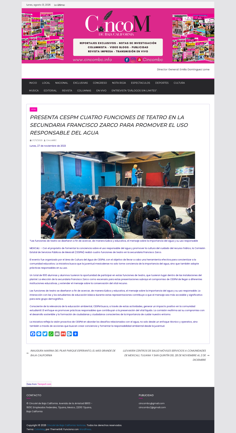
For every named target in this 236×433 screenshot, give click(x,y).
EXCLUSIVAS (80, 82)
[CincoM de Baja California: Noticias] (118, 10)
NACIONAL (61, 82)
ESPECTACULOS (140, 82)
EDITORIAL (50, 90)
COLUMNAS (84, 90)
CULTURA (179, 82)
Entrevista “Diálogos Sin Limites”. (134, 90)
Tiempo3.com (44, 384)
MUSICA (34, 90)
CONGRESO (100, 82)
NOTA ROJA (119, 82)
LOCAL (46, 82)
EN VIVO (101, 90)
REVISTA (67, 90)
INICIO (33, 82)
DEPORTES (162, 82)
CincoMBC (51, 140)
